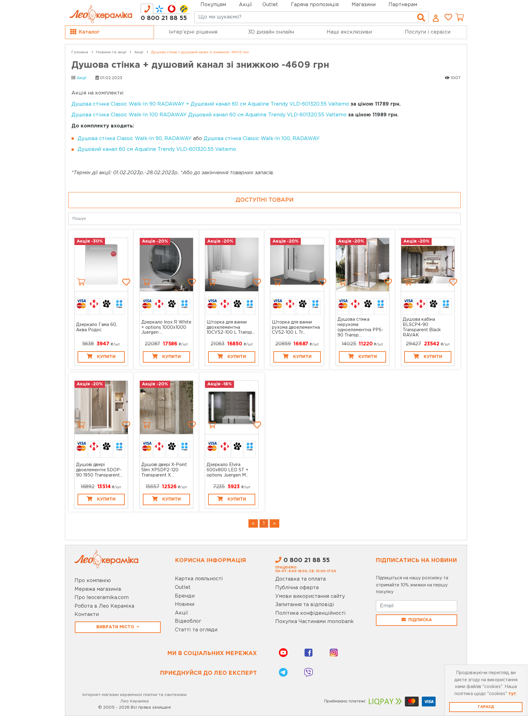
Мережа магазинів (98, 589)
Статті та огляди (196, 630)
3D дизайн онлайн (271, 32)
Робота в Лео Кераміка (104, 606)
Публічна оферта (297, 587)
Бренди (185, 596)
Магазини (364, 4)
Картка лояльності (199, 579)
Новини (184, 604)
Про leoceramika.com (102, 597)
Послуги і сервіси (427, 32)
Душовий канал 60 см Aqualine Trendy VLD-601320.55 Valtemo (157, 149)
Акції (245, 4)
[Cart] (81, 282)
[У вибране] (126, 282)
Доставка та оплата (300, 579)
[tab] (147, 9)
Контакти (87, 614)
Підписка (420, 620)
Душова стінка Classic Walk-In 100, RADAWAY (262, 138)
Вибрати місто (115, 627)
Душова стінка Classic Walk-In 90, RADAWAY (134, 138)
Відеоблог (188, 621)
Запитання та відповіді (304, 604)
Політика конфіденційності (310, 613)
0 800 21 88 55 (164, 18)
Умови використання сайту (310, 596)
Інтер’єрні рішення (193, 32)
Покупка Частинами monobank (314, 621)
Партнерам (403, 4)
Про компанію (93, 580)
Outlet (183, 587)
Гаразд (486, 707)
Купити (106, 357)
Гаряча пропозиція (315, 4)
